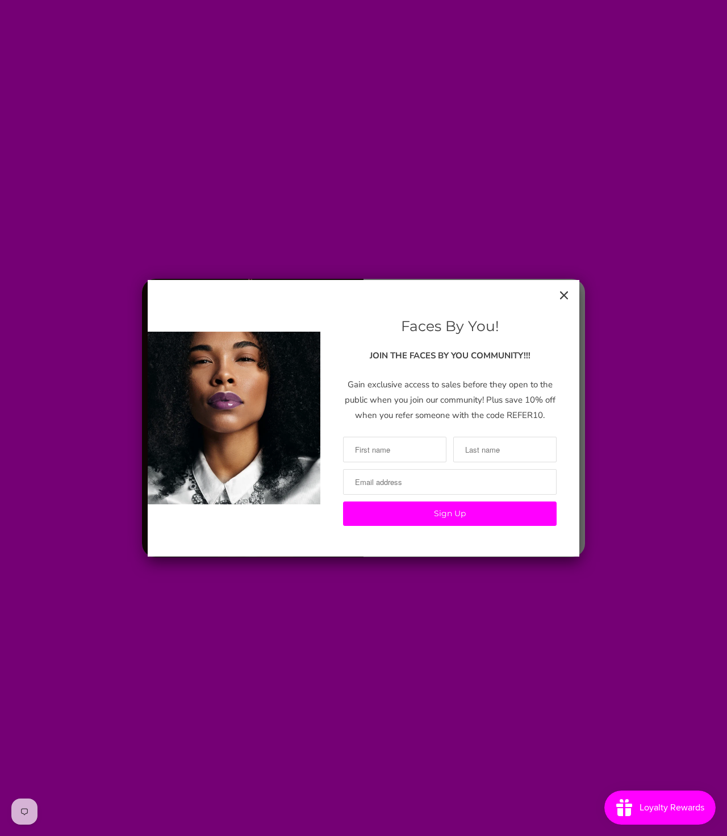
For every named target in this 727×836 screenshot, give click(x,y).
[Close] (563, 295)
